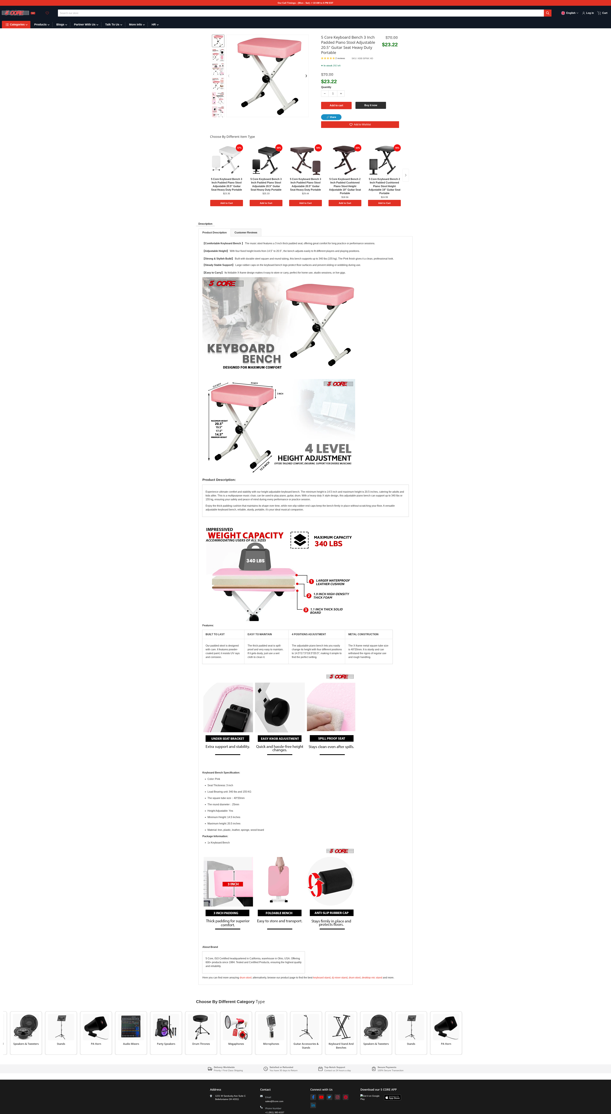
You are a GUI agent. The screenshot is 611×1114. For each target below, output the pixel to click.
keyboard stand (321, 977)
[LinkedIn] (313, 1105)
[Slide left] (228, 76)
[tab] (214, 232)
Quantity (326, 87)
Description (205, 223)
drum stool (245, 977)
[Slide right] (218, 114)
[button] (328, 58)
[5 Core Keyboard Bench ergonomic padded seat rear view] (218, 84)
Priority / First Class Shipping (228, 1070)
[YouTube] (321, 1097)
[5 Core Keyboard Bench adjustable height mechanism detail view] (218, 41)
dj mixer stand (340, 977)
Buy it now (370, 105)
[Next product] (406, 175)
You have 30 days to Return (284, 1070)
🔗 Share (331, 117)
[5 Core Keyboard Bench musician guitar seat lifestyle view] (218, 112)
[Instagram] (337, 1097)
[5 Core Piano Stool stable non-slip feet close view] (218, 69)
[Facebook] (313, 1097)
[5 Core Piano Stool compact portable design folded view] (218, 98)
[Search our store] (547, 13)
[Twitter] (329, 1097)
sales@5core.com (274, 1101)
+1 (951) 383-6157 (274, 1112)
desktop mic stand (372, 977)
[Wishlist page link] (47, 13)
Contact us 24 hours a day (337, 1070)
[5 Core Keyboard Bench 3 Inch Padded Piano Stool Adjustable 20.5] (218, 55)
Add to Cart (226, 203)
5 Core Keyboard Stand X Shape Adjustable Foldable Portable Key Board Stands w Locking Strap (50, 1102)
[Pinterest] (345, 1097)
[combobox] (304, 13)
